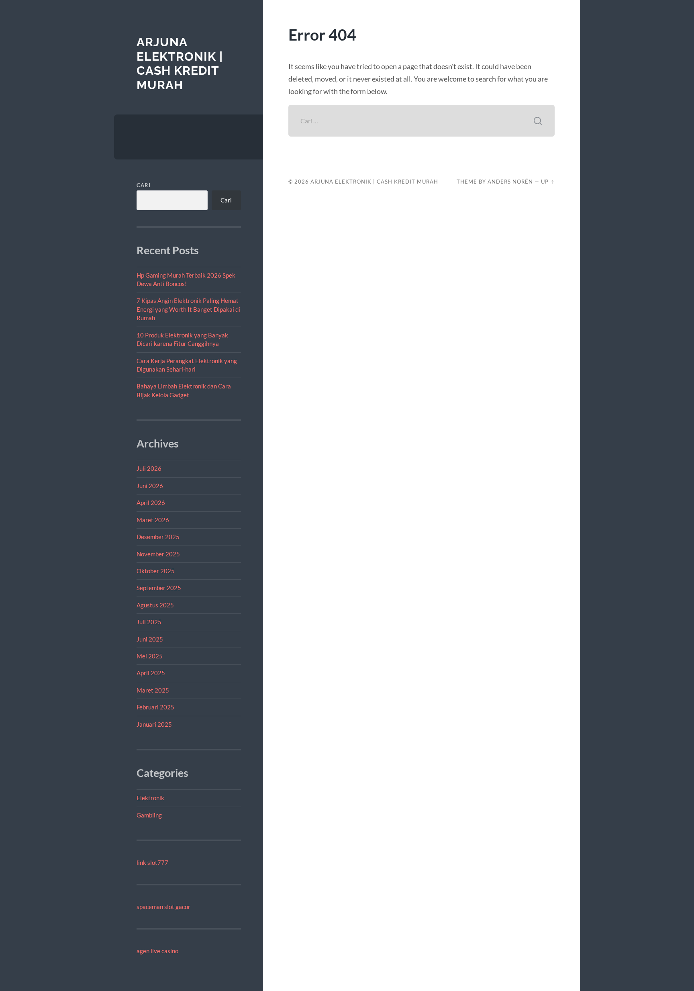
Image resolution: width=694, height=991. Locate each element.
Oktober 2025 (156, 570)
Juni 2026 (150, 485)
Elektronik (150, 797)
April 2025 (151, 672)
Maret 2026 (153, 519)
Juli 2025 (149, 621)
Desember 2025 (158, 536)
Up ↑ (548, 181)
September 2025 (159, 587)
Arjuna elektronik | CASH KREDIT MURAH (180, 63)
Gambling (149, 815)
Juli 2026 (149, 468)
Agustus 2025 (155, 605)
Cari (144, 185)
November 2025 (158, 554)
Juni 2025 (150, 639)
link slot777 (152, 862)
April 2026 (151, 502)
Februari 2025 (155, 707)
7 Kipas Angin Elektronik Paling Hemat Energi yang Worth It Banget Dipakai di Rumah (188, 309)
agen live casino (157, 950)
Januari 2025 (154, 724)
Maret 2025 (153, 690)
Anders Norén (510, 181)
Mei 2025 (150, 656)
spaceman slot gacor (163, 906)
